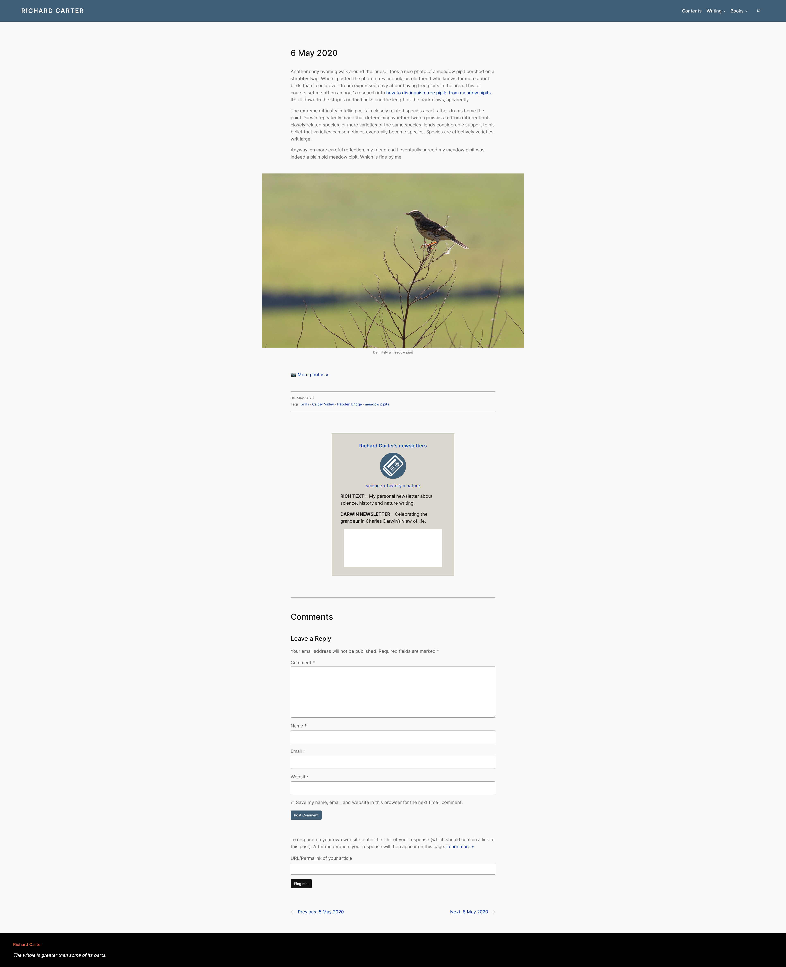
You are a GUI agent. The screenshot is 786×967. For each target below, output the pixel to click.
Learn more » (460, 846)
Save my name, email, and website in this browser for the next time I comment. (379, 802)
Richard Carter (52, 10)
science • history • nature (393, 485)
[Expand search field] (758, 11)
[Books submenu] (746, 10)
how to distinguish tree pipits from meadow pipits (438, 92)
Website (299, 776)
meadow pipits (377, 404)
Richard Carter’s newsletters (393, 446)
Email (298, 751)
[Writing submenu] (724, 10)
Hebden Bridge (349, 404)
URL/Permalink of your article (321, 858)
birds (305, 404)
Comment (303, 662)
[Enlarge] (519, 179)
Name (299, 725)
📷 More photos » (309, 374)
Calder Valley (323, 404)
